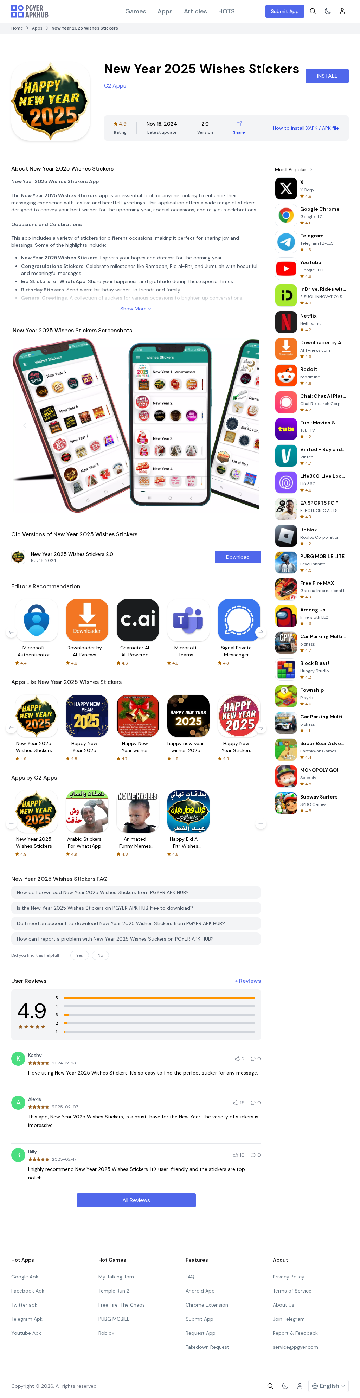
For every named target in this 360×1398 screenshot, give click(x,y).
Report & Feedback (295, 1333)
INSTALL (327, 75)
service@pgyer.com (295, 1347)
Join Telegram (289, 1319)
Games (135, 11)
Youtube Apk (26, 1333)
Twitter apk (24, 1305)
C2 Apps (115, 85)
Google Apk (24, 1277)
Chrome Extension (207, 1305)
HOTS (226, 11)
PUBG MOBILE (114, 1319)
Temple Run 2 (113, 1291)
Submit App (285, 11)
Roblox (106, 1333)
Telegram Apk (27, 1319)
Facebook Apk (27, 1291)
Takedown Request (207, 1347)
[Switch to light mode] (327, 11)
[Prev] (24, 425)
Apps (165, 11)
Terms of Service (292, 1291)
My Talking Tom (116, 1277)
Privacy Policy (288, 1277)
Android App (200, 1291)
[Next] (247, 425)
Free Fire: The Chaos (121, 1305)
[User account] (342, 11)
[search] (313, 11)
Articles (195, 11)
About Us (283, 1305)
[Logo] (30, 11)
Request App (201, 1333)
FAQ (190, 1277)
